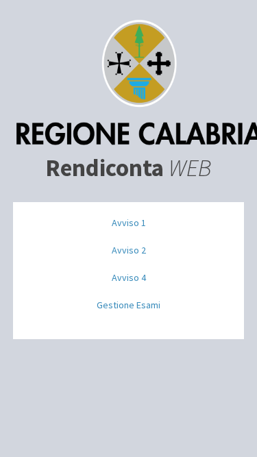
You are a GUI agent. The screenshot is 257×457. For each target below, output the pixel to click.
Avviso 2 (129, 250)
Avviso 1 (129, 223)
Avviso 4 (129, 277)
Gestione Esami (128, 305)
